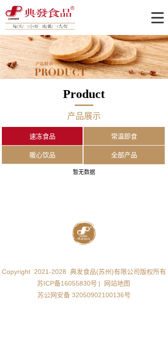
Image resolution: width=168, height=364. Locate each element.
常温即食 (124, 136)
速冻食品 (42, 136)
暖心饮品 (42, 155)
